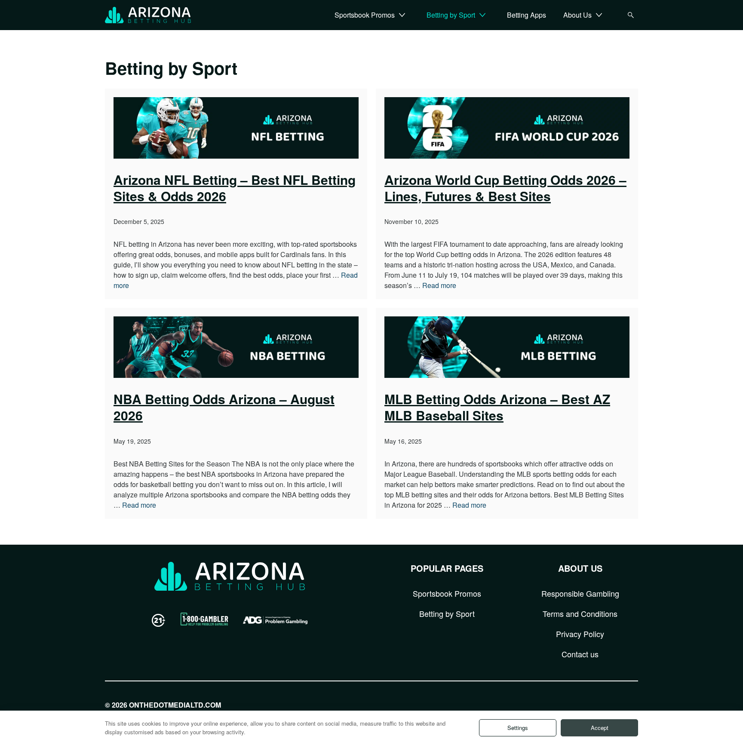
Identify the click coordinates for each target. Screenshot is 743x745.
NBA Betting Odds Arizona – (224, 406)
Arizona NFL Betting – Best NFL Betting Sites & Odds (235, 187)
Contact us (580, 653)
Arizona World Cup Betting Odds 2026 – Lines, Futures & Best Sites (505, 187)
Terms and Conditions (580, 613)
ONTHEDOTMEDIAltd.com (175, 705)
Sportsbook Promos (447, 593)
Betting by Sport (447, 613)
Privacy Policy (580, 633)
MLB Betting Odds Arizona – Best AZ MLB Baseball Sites (497, 406)
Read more (439, 285)
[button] (402, 15)
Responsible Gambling (580, 593)
